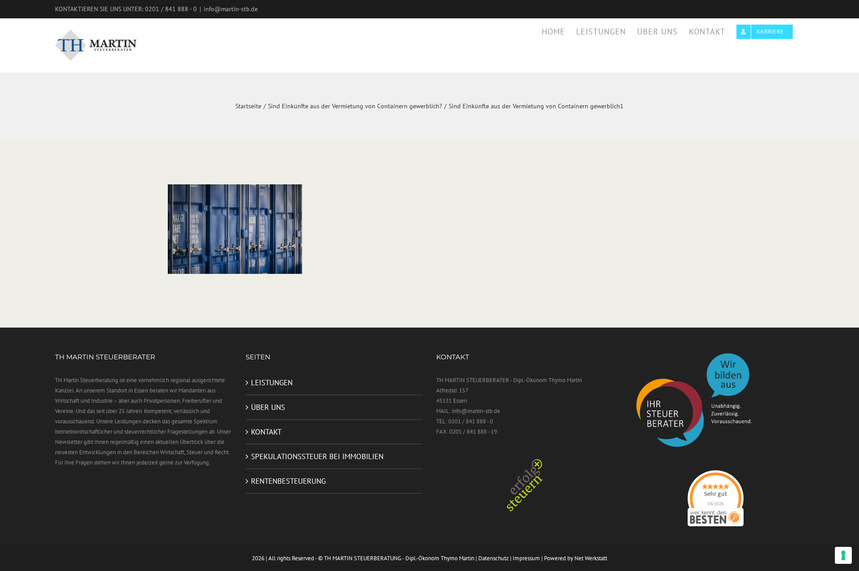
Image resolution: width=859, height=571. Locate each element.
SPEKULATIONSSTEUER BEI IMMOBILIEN (317, 456)
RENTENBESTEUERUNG (288, 481)
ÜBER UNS (268, 407)
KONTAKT (266, 432)
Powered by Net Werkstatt (575, 558)
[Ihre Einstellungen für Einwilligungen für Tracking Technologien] (843, 555)
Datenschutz (493, 558)
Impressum (526, 558)
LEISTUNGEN (272, 383)
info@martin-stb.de (231, 9)
